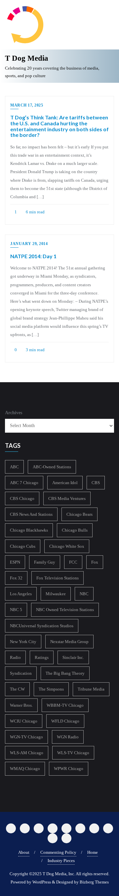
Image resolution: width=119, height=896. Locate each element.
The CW (17, 689)
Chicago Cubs (22, 546)
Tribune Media (91, 689)
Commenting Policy (58, 852)
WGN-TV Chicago (26, 736)
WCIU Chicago (23, 721)
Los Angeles (21, 593)
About (23, 852)
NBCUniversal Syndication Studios (41, 625)
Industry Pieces (61, 860)
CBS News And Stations (31, 514)
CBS (96, 482)
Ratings (42, 657)
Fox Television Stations (57, 577)
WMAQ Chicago (25, 768)
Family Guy (44, 562)
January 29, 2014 (29, 243)
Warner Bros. (21, 705)
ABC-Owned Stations (52, 466)
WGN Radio (68, 736)
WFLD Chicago (65, 721)
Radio (15, 657)
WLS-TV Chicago (73, 752)
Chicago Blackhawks (29, 530)
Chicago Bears (79, 514)
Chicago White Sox (66, 546)
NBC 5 (16, 609)
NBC (84, 593)
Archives (13, 412)
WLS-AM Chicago (26, 752)
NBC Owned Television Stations (65, 609)
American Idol (65, 482)
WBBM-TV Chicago (65, 705)
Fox (94, 562)
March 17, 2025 (26, 105)
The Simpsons (51, 689)
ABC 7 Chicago (24, 482)
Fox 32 (16, 577)
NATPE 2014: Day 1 (33, 256)
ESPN (15, 562)
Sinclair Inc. (73, 657)
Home (92, 852)
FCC (73, 562)
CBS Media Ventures (67, 498)
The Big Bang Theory (65, 673)
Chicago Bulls (75, 530)
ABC (14, 466)
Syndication (21, 673)
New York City (23, 641)
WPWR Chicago (68, 768)
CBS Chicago (22, 498)
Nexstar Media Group (69, 641)
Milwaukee (56, 593)
